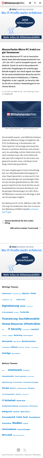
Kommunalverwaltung (10, 406)
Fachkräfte (24, 312)
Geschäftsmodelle (29, 319)
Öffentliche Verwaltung (18, 435)
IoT (3, 329)
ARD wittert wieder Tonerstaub (24, 228)
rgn (9, 212)
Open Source (17, 341)
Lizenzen (4, 335)
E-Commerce (29, 306)
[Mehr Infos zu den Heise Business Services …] (21, 24)
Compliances (5, 300)
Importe (18, 394)
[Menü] (40, 3)
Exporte (13, 388)
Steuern (27, 347)
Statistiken (6, 423)
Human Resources (12, 324)
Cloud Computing (20, 376)
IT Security (15, 329)
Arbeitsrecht (6, 293)
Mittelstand (33, 406)
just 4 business (9, 455)
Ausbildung (26, 370)
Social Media (6, 347)
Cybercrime (20, 299)
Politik (19, 417)
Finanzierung (10, 319)
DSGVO (22, 306)
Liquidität (35, 329)
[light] (30, 3)
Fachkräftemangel (22, 388)
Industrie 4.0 (25, 394)
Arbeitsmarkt (15, 370)
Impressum (28, 455)
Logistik (10, 335)
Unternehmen (9, 429)
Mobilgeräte (7, 411)
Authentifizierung (16, 293)
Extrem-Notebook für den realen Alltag (19, 222)
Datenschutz (30, 376)
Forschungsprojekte (8, 394)
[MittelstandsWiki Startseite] (12, 3)
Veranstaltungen (23, 429)
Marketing (18, 335)
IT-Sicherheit (9, 400)
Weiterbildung (16, 353)
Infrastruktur (32, 324)
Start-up (21, 347)
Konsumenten (26, 329)
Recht (25, 417)
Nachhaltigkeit (28, 335)
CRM (11, 300)
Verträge (6, 353)
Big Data (25, 293)
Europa (5, 388)
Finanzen (31, 388)
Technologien (34, 347)
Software (14, 347)
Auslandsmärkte (8, 376)
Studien (17, 423)
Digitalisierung (10, 306)
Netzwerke (7, 341)
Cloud (33, 293)
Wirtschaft (7, 434)
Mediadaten (37, 455)
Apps (3, 370)
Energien (16, 312)
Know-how (21, 400)
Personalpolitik (8, 417)
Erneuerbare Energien (30, 382)
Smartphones (34, 417)
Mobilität (16, 412)
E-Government (7, 312)
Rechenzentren (29, 341)
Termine (25, 423)
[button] (35, 3)
